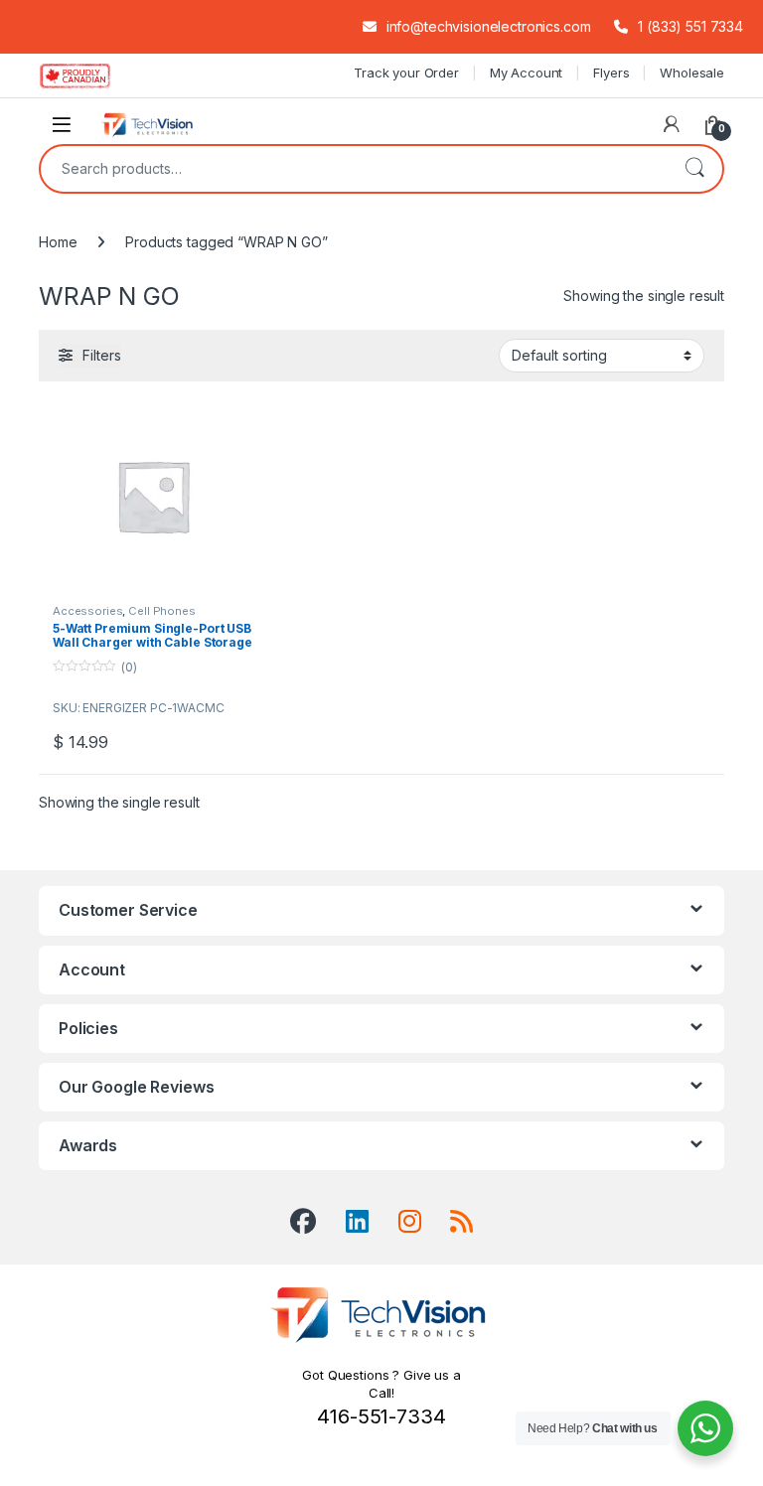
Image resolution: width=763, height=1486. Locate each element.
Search (694, 169)
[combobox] (354, 169)
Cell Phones (161, 611)
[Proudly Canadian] (91, 75)
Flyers (611, 72)
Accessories (87, 611)
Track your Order (406, 72)
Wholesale (692, 72)
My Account (526, 72)
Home (57, 241)
